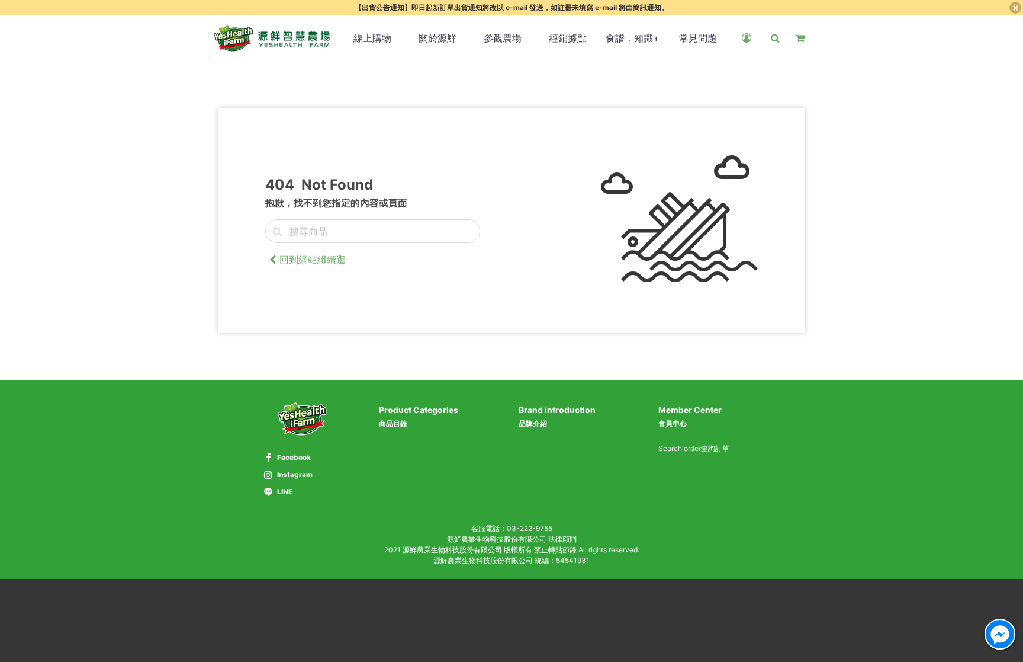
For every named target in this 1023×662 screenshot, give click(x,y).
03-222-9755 (529, 528)
